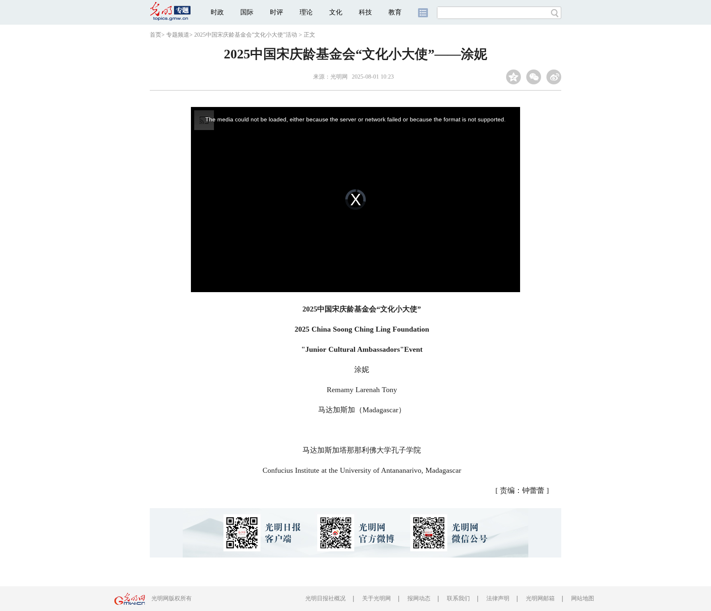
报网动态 (418, 598)
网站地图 (582, 598)
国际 (246, 12)
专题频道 (177, 35)
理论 (306, 12)
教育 (395, 12)
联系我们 (458, 598)
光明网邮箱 (540, 598)
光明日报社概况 (325, 598)
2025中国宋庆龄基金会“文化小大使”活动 (245, 35)
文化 (335, 12)
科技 (365, 12)
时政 (217, 12)
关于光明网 (376, 598)
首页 (155, 35)
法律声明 (497, 598)
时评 (276, 12)
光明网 (339, 77)
